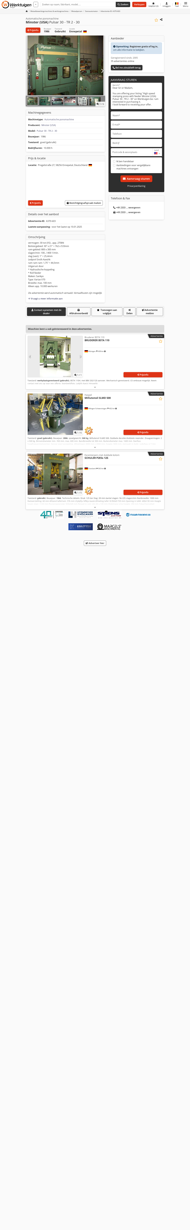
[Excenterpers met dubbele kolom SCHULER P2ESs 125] (55, 474)
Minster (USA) (48, 125)
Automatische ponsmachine (59, 119)
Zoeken (124, 4)
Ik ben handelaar (125, 161)
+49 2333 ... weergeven (128, 207)
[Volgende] (102, 70)
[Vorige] (28, 70)
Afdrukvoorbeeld (78, 313)
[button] (185, 4)
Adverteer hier (96, 543)
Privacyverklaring (136, 186)
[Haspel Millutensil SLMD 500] (55, 414)
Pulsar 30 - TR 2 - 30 (47, 130)
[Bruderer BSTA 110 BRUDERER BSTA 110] (55, 356)
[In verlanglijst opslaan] (156, 20)
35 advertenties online (122, 61)
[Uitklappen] (95, 387)
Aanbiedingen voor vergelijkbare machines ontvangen (133, 167)
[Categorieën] (35, 4)
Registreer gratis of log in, (144, 46)
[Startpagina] (27, 11)
